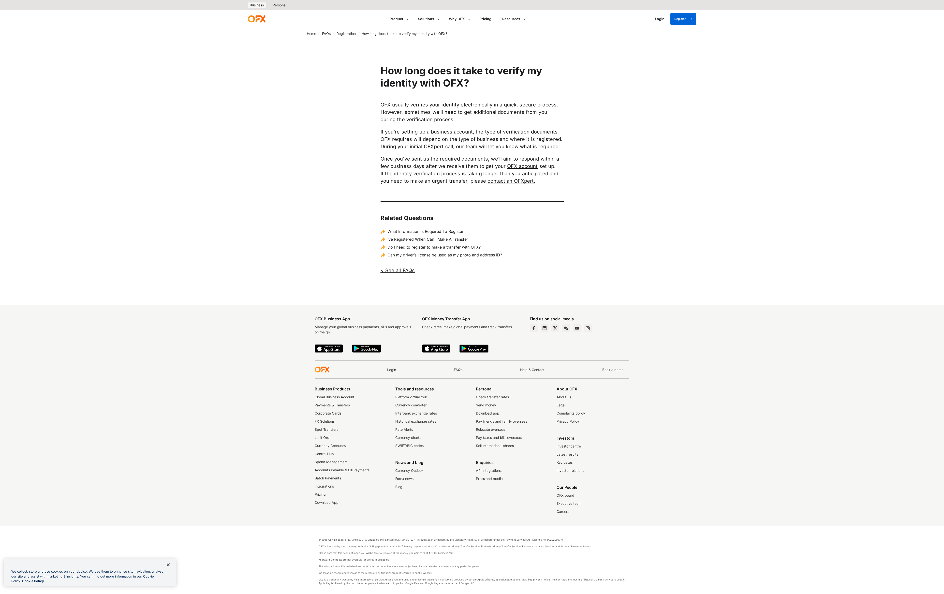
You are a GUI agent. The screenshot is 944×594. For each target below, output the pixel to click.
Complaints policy (571, 413)
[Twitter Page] (555, 328)
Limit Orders (324, 437)
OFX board (565, 495)
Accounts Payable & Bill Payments (342, 470)
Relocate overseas (490, 429)
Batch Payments (328, 478)
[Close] (168, 564)
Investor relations (570, 470)
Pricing (485, 19)
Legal (561, 405)
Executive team (569, 503)
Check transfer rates (492, 397)
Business (257, 5)
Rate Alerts (404, 429)
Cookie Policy (33, 581)
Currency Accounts (330, 446)
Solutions (426, 19)
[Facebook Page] (534, 328)
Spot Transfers (326, 429)
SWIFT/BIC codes (409, 446)
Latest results (567, 454)
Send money (486, 405)
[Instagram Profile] (588, 328)
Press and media (489, 478)
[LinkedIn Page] (544, 328)
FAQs (326, 33)
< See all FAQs (398, 270)
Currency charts (408, 437)
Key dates (565, 462)
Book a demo (612, 370)
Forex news (404, 478)
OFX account (522, 166)
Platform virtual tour (411, 397)
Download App (327, 502)
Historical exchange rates (415, 421)
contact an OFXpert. (511, 181)
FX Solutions (325, 421)
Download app (487, 413)
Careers (563, 511)
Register (680, 19)
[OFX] (257, 19)
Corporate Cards (328, 413)
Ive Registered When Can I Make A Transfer (427, 239)
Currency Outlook (409, 470)
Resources (511, 19)
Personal (279, 5)
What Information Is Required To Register (425, 231)
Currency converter (411, 405)
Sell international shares (495, 446)
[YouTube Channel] (577, 328)
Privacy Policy (568, 421)
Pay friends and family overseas (501, 421)
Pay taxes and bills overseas (499, 437)
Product (396, 19)
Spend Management (331, 462)
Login (391, 370)
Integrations (324, 486)
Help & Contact (532, 370)
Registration (346, 33)
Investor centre (569, 446)
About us (564, 397)
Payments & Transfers (332, 405)
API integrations (489, 470)
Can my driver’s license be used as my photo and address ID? (444, 254)
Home (311, 33)
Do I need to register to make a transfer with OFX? (434, 247)
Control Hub (324, 454)
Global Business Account (334, 397)
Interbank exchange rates (416, 413)
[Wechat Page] (566, 328)
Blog (398, 487)
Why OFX (457, 19)
